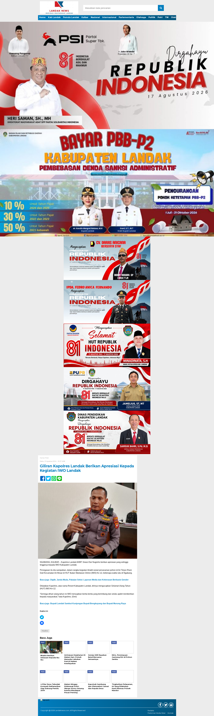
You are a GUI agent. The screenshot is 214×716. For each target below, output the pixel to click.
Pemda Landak (71, 17)
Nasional (95, 17)
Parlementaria (126, 17)
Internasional (109, 17)
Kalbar (84, 17)
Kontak (170, 713)
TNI (167, 17)
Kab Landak (54, 17)
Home (42, 17)
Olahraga (141, 17)
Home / (42, 458)
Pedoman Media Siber (157, 713)
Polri (160, 17)
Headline (45, 631)
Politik (151, 17)
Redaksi (151, 711)
